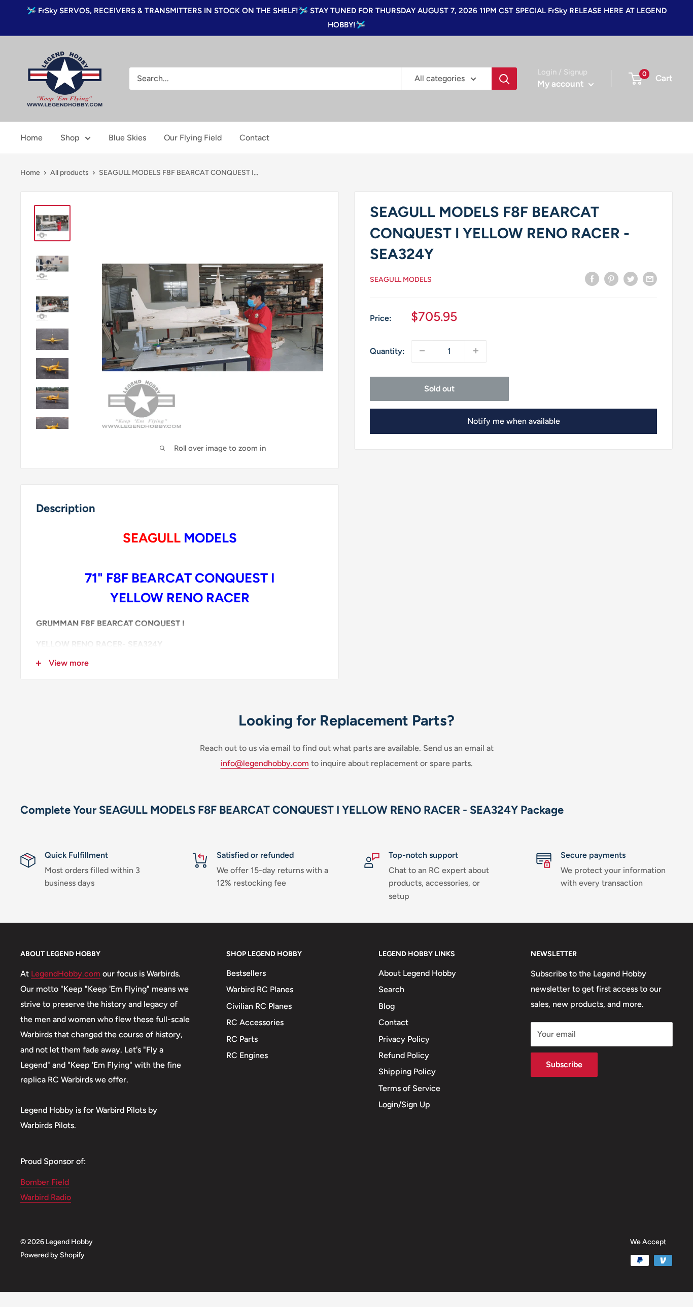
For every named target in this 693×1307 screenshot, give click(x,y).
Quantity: (387, 350)
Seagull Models (401, 279)
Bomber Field (44, 1182)
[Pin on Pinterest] (611, 278)
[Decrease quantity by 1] (422, 350)
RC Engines (247, 1055)
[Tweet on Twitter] (630, 278)
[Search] (504, 78)
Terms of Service (409, 1088)
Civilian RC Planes (259, 1006)
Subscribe (564, 1064)
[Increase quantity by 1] (476, 350)
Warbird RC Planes (259, 989)
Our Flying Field (193, 137)
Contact (254, 137)
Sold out (439, 388)
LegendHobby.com (65, 973)
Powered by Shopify (52, 1255)
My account (561, 84)
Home (31, 137)
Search (391, 989)
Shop (70, 137)
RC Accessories (255, 1022)
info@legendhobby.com (265, 763)
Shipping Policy (407, 1071)
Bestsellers (246, 973)
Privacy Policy (404, 1039)
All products (69, 172)
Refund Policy (403, 1055)
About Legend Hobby (417, 973)
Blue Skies (127, 137)
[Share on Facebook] (592, 278)
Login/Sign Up (404, 1104)
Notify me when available (513, 420)
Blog (386, 1006)
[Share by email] (650, 278)
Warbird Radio (45, 1197)
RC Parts (242, 1039)
